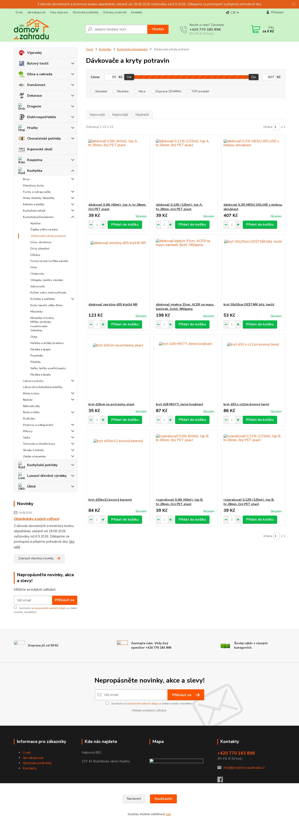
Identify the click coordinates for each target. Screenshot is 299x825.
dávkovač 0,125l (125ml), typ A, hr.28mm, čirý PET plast (179, 207)
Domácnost (36, 85)
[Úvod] (48, 29)
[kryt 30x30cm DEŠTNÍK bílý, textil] (253, 268)
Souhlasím (163, 798)
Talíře (26, 438)
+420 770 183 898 (205, 29)
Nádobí (27, 400)
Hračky (32, 128)
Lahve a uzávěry (33, 381)
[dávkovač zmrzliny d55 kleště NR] (118, 268)
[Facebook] (222, 781)
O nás (19, 12)
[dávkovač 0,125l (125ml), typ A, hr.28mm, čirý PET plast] (185, 168)
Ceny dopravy (59, 12)
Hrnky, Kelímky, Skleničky (39, 198)
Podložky (29, 419)
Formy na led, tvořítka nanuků (49, 261)
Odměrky (36, 330)
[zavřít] (293, 4)
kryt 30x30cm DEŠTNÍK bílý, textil (248, 304)
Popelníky (36, 356)
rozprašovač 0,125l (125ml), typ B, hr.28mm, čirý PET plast (248, 502)
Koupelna (34, 160)
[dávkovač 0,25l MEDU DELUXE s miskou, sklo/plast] (253, 168)
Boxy (26, 179)
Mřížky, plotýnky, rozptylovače (40, 324)
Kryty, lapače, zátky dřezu (46, 305)
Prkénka (35, 362)
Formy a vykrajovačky (37, 192)
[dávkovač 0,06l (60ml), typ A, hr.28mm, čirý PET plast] (118, 168)
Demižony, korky (33, 186)
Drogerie (34, 106)
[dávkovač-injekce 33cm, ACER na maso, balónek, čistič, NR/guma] (185, 268)
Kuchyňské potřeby (42, 465)
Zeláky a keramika (34, 456)
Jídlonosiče (37, 286)
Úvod (89, 49)
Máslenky (36, 312)
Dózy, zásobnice (40, 242)
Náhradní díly (31, 406)
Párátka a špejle (40, 349)
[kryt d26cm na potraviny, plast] (118, 368)
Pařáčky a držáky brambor (47, 343)
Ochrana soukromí (115, 12)
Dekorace (34, 95)
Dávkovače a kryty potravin (48, 236)
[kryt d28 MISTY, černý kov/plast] (185, 368)
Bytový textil (38, 63)
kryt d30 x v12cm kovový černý (246, 404)
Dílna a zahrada (39, 74)
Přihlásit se (64, 600)
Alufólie (35, 223)
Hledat (158, 29)
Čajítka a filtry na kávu (44, 230)
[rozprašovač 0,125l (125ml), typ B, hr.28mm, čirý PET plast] (253, 463)
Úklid (31, 486)
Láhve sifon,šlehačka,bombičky (42, 387)
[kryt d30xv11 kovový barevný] (118, 463)
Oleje (33, 337)
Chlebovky (37, 274)
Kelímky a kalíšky (33, 204)
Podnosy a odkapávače (38, 425)
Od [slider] (129, 77)
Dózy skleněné (39, 249)
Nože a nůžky (31, 412)
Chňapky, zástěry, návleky (46, 280)
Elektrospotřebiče (41, 117)
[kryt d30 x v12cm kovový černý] (253, 368)
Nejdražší (142, 114)
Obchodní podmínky (85, 12)
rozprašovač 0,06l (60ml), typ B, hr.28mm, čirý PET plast (179, 502)
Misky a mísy (31, 393)
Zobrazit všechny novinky (36, 558)
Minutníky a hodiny (42, 318)
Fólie (33, 267)
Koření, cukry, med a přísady (48, 293)
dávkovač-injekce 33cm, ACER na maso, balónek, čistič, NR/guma (185, 306)
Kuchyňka (34, 171)
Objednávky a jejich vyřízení (36, 518)
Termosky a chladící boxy (39, 444)
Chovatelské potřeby (44, 138)
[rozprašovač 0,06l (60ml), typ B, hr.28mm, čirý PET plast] (185, 463)
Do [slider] (253, 77)
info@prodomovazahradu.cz (244, 767)
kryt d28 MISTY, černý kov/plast (179, 404)
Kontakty (136, 12)
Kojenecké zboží (39, 149)
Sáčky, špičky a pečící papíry (48, 368)
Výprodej (34, 53)
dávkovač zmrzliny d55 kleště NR (112, 304)
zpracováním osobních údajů (49, 608)
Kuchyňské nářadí (34, 211)
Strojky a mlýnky (33, 450)
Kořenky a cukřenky (42, 299)
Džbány (35, 255)
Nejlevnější (120, 114)
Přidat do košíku (125, 224)
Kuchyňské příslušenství (38, 217)
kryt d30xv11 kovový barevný (110, 500)
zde (168, 814)
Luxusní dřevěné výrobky (47, 476)
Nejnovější (97, 114)
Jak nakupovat (36, 12)
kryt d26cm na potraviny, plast (111, 404)
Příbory (28, 431)
